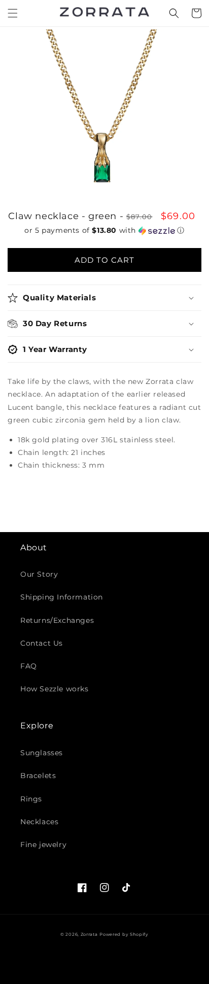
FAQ (28, 666)
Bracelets (38, 775)
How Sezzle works (54, 688)
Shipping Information (61, 597)
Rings (31, 798)
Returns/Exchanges (57, 620)
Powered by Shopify (124, 934)
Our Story (39, 574)
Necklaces (39, 821)
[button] (13, 13)
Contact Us (41, 643)
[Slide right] (191, 128)
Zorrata (89, 934)
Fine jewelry (43, 844)
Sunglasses (41, 752)
